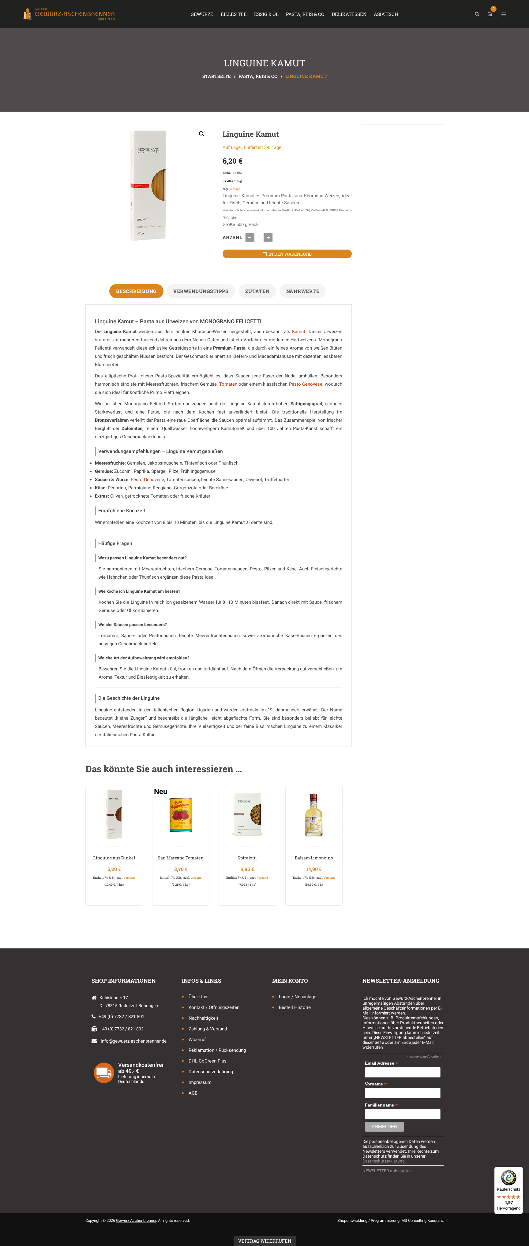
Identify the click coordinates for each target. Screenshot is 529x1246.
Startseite (216, 76)
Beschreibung (136, 291)
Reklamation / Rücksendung (217, 1050)
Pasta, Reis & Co (258, 76)
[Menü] (519, 1170)
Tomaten (228, 384)
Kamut (298, 331)
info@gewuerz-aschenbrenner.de (134, 1041)
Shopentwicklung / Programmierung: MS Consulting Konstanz (390, 1220)
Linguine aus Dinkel (114, 858)
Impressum (200, 1082)
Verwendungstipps (200, 291)
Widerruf (197, 1039)
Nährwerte (303, 291)
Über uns (198, 996)
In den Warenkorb (290, 254)
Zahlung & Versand (208, 1029)
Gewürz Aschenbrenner (136, 1220)
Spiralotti (247, 858)
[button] (201, 133)
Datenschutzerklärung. (384, 1161)
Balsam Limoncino (314, 858)
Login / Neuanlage (297, 996)
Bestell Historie (295, 1007)
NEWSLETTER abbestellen (387, 1170)
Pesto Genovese (306, 384)
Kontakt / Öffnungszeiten (214, 1007)
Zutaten (257, 291)
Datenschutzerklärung (211, 1071)
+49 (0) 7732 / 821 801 (121, 1016)
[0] (490, 14)
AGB (193, 1093)
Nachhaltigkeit (203, 1018)
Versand (234, 189)
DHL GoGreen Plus (208, 1061)
